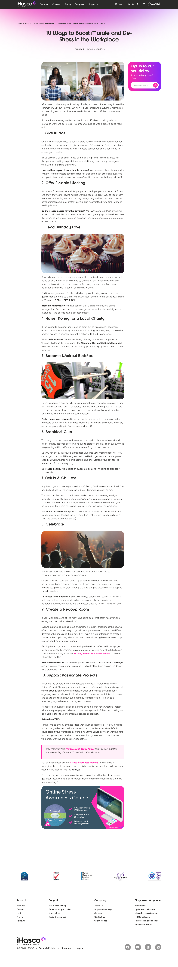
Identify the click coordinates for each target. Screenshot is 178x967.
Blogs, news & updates (148, 900)
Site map (66, 948)
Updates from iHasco (145, 909)
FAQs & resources (57, 917)
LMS (19, 913)
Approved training (103, 909)
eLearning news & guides (146, 913)
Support (53, 900)
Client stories (100, 920)
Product (21, 900)
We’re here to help (57, 905)
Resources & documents (146, 920)
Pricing (20, 917)
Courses (20, 909)
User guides (54, 913)
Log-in (79, 948)
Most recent (140, 905)
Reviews (21, 920)
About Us (98, 905)
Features (21, 905)
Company (100, 900)
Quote (131, 4)
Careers (98, 913)
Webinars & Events (143, 924)
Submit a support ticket (60, 909)
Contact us (99, 917)
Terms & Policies (47, 948)
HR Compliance (142, 917)
